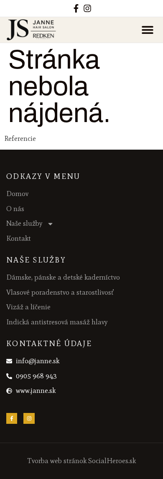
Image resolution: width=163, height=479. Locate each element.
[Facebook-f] (76, 8)
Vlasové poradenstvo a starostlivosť (59, 292)
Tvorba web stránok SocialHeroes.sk (82, 460)
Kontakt (18, 238)
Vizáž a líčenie (28, 307)
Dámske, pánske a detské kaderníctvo (63, 277)
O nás (15, 208)
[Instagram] (87, 8)
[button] (147, 29)
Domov (17, 193)
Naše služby (24, 223)
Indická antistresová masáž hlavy (57, 322)
